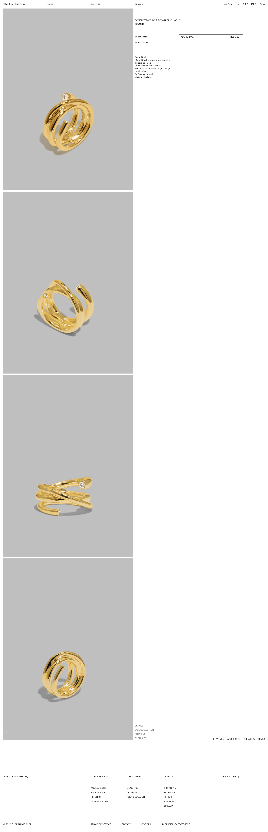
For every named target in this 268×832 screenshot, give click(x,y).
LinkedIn (169, 806)
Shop (50, 4)
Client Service (99, 776)
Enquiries (140, 738)
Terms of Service (101, 824)
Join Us (168, 776)
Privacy (126, 824)
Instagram (170, 788)
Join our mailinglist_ (15, 776)
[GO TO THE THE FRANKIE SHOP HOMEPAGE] (14, 4)
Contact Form (99, 801)
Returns (96, 797)
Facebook (169, 792)
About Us (132, 788)
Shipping (140, 734)
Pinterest (169, 801)
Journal (132, 792)
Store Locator (136, 797)
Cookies (146, 824)
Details (139, 725)
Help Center (98, 792)
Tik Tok (168, 797)
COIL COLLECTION (144, 729)
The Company (135, 776)
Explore (95, 4)
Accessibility (98, 788)
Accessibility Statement (176, 824)
